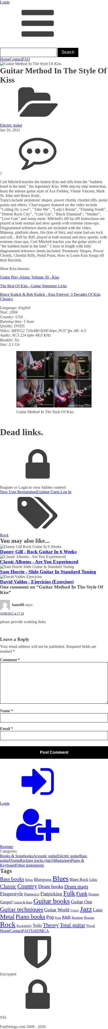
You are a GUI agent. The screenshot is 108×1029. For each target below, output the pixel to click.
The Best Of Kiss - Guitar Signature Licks (33, 286)
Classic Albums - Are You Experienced (39, 561)
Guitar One (81, 901)
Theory (51, 925)
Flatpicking (51, 893)
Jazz (86, 909)
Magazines (62, 860)
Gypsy (74, 910)
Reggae (89, 917)
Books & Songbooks (16, 856)
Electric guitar (11, 125)
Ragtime (77, 917)
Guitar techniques (21, 909)
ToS (33, 931)
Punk (58, 917)
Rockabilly (24, 926)
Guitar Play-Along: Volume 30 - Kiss (29, 277)
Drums (14, 860)
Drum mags (76, 886)
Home (5, 59)
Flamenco (31, 894)
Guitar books (51, 901)
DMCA (43, 931)
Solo (37, 925)
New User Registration (18, 492)
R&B (66, 917)
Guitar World (56, 909)
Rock (4, 535)
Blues (60, 878)
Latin (97, 909)
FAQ (26, 59)
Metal (7, 916)
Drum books (50, 886)
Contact (16, 59)
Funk (81, 894)
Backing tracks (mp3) (37, 860)
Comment (10, 660)
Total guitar (72, 925)
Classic (8, 886)
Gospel (6, 902)
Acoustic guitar (45, 856)
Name (6, 711)
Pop (50, 917)
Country (27, 886)
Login (5, 2)
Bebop (29, 880)
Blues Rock (79, 879)
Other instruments (30, 865)
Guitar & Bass (23, 902)
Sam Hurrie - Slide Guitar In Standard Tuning (48, 571)
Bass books (12, 879)
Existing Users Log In (53, 492)
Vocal (90, 926)
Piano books (30, 916)
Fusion (93, 894)
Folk (69, 893)
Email (6, 728)
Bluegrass (42, 879)
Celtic (93, 880)
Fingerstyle (11, 893)
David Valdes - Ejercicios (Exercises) (37, 581)
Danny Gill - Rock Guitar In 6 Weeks (38, 551)
